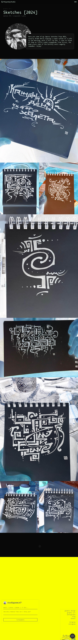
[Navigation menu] (75, 1)
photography (71, 614)
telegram (72, 622)
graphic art (7, 8)
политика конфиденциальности (65, 639)
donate (73, 618)
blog (73, 616)
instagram (72, 624)
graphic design (70, 611)
